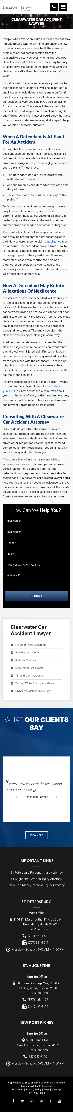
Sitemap (56, 1089)
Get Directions (38, 929)
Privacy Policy (33, 1089)
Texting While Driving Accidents (34, 683)
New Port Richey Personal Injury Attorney (37, 885)
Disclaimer (17, 1089)
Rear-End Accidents (27, 652)
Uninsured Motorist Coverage (33, 690)
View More (36, 835)
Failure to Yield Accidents (30, 644)
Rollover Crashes (25, 660)
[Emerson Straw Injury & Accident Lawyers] (17, 6)
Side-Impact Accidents (29, 667)
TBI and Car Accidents (29, 675)
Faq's (46, 1089)
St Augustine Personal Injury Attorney (36, 879)
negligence (54, 241)
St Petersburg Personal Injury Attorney (36, 872)
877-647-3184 (37, 1092)
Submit (37, 596)
